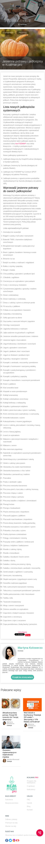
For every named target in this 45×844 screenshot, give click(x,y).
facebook (6, 840)
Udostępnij (22, 632)
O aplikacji (31, 786)
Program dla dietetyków (31, 782)
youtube (17, 840)
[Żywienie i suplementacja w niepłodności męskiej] (11, 742)
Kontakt (30, 810)
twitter (10, 840)
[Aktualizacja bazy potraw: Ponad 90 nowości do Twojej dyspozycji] (11, 704)
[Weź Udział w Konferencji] (32, 704)
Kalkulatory (31, 789)
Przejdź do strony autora (22, 677)
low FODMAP (20, 144)
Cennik (29, 803)
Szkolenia (9, 800)
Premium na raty (11, 823)
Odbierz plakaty (11, 819)
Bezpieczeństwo (11, 803)
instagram (14, 840)
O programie (8, 33)
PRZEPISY (23, 33)
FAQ (28, 800)
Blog (28, 806)
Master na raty (10, 826)
